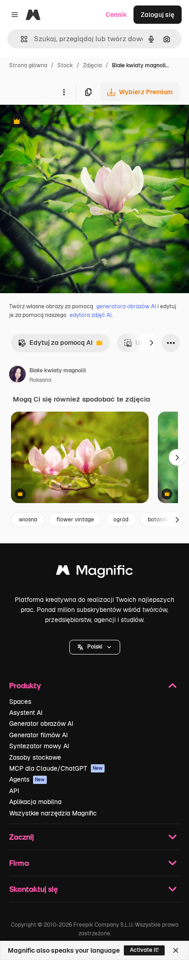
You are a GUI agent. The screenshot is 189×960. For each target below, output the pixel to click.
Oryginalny (63, 122)
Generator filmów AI (38, 735)
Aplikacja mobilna (35, 802)
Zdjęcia (92, 65)
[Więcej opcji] (64, 92)
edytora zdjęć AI (90, 315)
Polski (94, 646)
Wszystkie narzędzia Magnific (53, 813)
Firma (19, 863)
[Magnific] (94, 572)
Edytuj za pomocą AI (55, 345)
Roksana (40, 380)
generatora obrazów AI (126, 306)
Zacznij (21, 837)
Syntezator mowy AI (39, 746)
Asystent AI (26, 712)
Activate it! (144, 950)
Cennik (116, 15)
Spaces (20, 701)
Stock (65, 65)
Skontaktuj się (33, 889)
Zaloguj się (157, 15)
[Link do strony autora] (17, 375)
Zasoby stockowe (35, 757)
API (14, 791)
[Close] (175, 950)
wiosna (28, 519)
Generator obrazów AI (41, 723)
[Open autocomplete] (20, 39)
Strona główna (28, 65)
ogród (120, 519)
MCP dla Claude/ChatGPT (56, 768)
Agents (27, 779)
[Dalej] (151, 343)
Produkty (25, 685)
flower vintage (75, 519)
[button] (94, 647)
